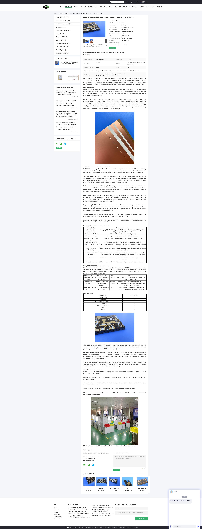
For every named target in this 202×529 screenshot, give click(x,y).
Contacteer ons (58, 518)
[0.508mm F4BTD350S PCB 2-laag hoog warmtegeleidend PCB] (89, 481)
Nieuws (134, 6)
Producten (68, 6)
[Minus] (198, 492)
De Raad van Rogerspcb (62, 24)
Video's (76, 6)
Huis (61, 6)
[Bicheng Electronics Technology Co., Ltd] (46, 7)
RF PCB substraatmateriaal (110, 445)
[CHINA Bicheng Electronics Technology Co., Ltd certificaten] (60, 77)
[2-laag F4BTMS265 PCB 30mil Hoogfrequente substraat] (127, 481)
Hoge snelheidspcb (61, 46)
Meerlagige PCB (60, 37)
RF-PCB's (100, 78)
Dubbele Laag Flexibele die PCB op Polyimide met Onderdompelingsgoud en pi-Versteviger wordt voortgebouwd (102, 506)
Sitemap (141, 6)
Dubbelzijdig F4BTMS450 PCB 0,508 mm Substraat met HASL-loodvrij (101, 489)
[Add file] (171, 526)
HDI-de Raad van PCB (62, 43)
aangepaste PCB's (61, 53)
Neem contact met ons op (122, 6)
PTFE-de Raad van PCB (62, 30)
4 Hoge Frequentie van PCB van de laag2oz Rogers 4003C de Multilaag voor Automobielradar (79, 508)
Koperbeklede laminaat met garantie (126, 445)
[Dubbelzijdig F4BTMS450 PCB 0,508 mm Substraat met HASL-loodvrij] (101, 481)
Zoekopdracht (128, 1)
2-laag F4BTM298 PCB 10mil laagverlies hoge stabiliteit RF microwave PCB (114, 489)
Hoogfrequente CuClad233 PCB (94, 445)
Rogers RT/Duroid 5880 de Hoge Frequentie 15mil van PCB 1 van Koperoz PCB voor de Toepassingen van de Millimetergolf (79, 517)
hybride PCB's (59, 40)
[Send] (198, 526)
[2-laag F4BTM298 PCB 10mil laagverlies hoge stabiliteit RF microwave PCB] (114, 481)
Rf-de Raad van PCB (61, 21)
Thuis (55, 13)
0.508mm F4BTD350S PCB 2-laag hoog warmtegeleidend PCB (89, 489)
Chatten (112, 48)
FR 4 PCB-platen (60, 50)
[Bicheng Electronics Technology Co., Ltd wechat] (62, 143)
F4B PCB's (67, 13)
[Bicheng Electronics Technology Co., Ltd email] (58, 143)
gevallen (159, 6)
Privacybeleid (150, 6)
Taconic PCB (59, 27)
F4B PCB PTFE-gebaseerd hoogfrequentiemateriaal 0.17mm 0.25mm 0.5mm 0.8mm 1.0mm (142, 489)
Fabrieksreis (57, 514)
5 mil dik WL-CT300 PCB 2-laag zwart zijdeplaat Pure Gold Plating (101, 510)
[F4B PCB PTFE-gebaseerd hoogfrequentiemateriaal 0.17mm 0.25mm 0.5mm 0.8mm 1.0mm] (142, 481)
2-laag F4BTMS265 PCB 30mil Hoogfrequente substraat (127, 489)
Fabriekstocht (92, 6)
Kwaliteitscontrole (106, 6)
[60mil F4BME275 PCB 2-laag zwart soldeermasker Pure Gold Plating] (94, 29)
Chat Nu (136, 1)
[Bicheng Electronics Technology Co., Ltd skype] (66, 143)
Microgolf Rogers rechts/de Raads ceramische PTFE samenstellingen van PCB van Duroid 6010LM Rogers (79, 512)
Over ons (83, 6)
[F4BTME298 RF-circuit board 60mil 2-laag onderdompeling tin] (57, 63)
